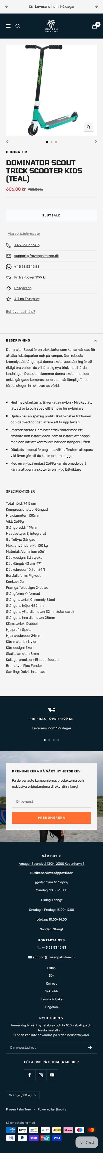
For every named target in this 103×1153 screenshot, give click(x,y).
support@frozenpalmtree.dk (36, 256)
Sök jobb (51, 991)
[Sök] (18, 26)
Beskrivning (18, 340)
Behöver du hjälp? (20, 312)
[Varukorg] (94, 26)
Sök (51, 975)
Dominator (16, 152)
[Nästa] (95, 142)
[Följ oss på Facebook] (29, 1075)
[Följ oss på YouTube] (52, 1075)
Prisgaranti (23, 288)
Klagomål (51, 1007)
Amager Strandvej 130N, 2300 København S (51, 864)
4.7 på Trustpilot (27, 299)
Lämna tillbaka (51, 999)
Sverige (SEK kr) (20, 1095)
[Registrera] (90, 1047)
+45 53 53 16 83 (27, 245)
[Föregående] (8, 142)
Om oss (51, 983)
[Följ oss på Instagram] (40, 1075)
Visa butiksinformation (24, 233)
